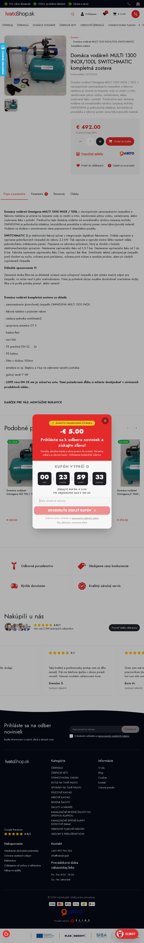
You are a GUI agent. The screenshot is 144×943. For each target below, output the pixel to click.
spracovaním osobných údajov (85, 518)
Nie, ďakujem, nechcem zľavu (72, 522)
